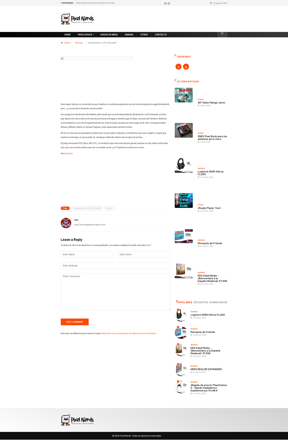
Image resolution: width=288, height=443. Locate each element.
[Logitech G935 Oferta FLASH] (185, 173)
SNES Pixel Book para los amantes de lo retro (95, 3)
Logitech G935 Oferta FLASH (211, 173)
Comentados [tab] (218, 302)
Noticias (79, 43)
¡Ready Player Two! (209, 208)
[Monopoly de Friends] (185, 243)
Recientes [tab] (201, 302)
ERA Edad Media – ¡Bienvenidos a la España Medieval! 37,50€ (212, 278)
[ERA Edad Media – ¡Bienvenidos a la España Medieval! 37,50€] (185, 278)
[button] (165, 3)
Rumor (109, 208)
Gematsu (68, 153)
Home (67, 43)
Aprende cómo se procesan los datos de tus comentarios (129, 333)
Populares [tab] (184, 302)
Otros (201, 99)
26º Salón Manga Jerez (211, 102)
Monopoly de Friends (210, 243)
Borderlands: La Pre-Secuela (87, 208)
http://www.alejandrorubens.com (89, 224)
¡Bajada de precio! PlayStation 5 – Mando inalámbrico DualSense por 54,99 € (208, 387)
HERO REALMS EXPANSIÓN (206, 369)
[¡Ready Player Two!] (185, 208)
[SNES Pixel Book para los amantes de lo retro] (185, 138)
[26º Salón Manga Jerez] (185, 103)
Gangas (201, 168)
